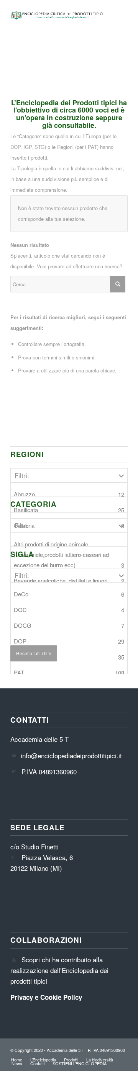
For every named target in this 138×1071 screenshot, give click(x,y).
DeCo (69, 594)
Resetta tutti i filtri (33, 653)
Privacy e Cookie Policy (46, 997)
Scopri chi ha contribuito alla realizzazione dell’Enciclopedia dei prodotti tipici (59, 970)
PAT (69, 672)
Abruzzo (69, 494)
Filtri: (22, 475)
